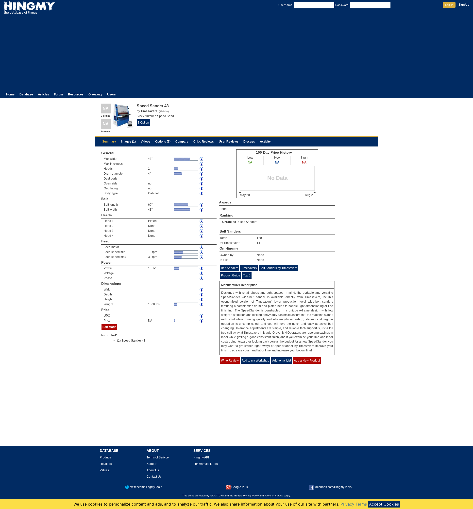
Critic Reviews (203, 141)
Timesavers (249, 268)
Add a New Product (307, 360)
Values (104, 470)
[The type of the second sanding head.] (202, 226)
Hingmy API (201, 457)
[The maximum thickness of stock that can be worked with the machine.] (202, 164)
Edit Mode (109, 327)
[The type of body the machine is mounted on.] (202, 193)
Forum (58, 94)
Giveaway (95, 94)
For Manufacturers (205, 464)
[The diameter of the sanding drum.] (202, 174)
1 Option (143, 122)
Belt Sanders (248, 222)
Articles (43, 94)
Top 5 (247, 275)
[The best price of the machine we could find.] (202, 321)
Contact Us (154, 476)
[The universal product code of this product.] (202, 316)
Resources (76, 94)
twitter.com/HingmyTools (146, 487)
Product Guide (230, 275)
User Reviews (228, 141)
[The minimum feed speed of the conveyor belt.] (202, 252)
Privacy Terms (353, 504)
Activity (265, 141)
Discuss (249, 141)
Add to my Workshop (255, 360)
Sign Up (463, 4)
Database (26, 94)
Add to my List (281, 360)
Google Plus (239, 487)
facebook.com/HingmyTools (333, 487)
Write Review (230, 360)
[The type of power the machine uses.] (202, 278)
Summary (109, 141)
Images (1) (128, 141)
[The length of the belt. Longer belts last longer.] (202, 205)
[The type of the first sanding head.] (202, 221)
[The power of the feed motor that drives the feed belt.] (202, 247)
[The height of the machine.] (202, 299)
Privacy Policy (251, 495)
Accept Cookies (384, 504)
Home (10, 94)
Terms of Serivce (158, 457)
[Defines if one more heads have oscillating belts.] (202, 188)
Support (152, 464)
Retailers (106, 464)
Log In (449, 5)
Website (164, 111)
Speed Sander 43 (133, 340)
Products (106, 457)
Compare (181, 141)
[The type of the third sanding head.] (202, 231)
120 (259, 238)
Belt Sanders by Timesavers (278, 268)
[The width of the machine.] (202, 289)
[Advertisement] (236, 51)
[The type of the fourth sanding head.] (202, 236)
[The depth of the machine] (202, 294)
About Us (153, 470)
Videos (145, 141)
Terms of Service (274, 495)
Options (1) (162, 141)
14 (258, 243)
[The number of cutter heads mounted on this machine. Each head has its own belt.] (202, 169)
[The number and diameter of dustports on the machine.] (202, 179)
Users (111, 94)
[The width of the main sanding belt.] (202, 210)
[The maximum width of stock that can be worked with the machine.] (202, 159)
